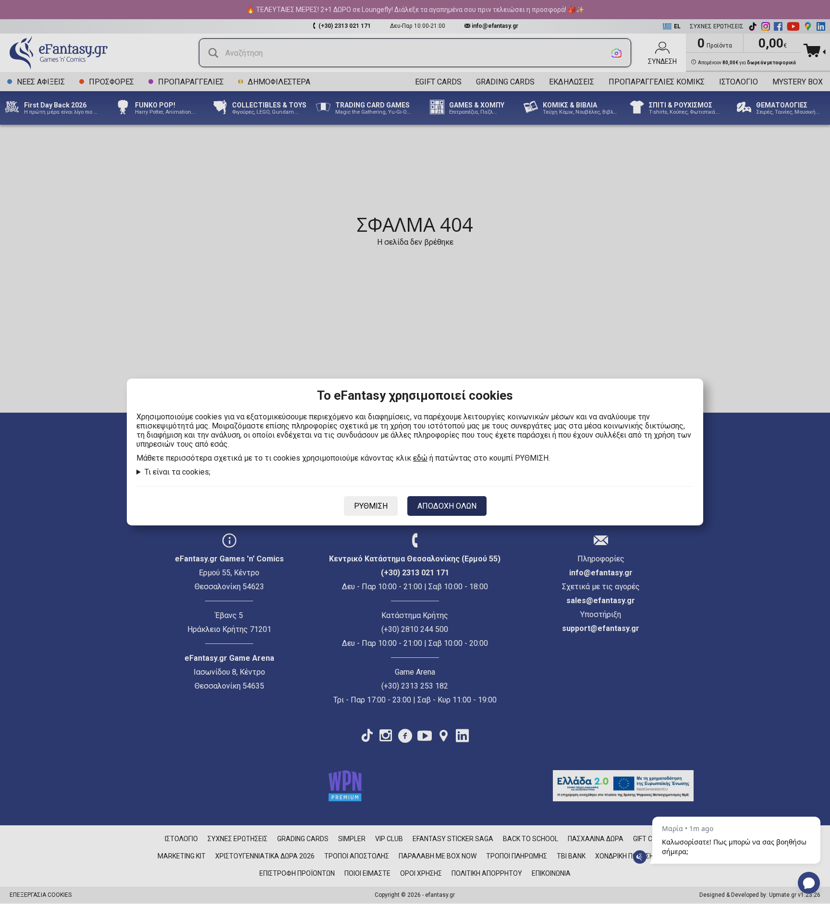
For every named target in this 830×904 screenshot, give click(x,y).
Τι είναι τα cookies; (177, 471)
